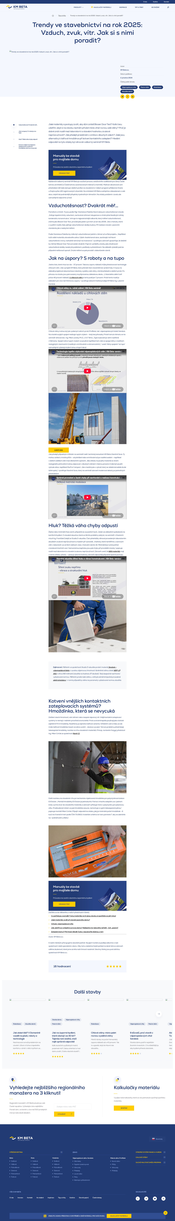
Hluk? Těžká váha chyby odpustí (28, 139)
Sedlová (14, 1161)
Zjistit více (58, 450)
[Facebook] (127, 97)
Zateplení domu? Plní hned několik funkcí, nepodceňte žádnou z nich (77, 932)
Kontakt (30, 1198)
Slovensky (159, 1139)
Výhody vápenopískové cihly (62, 924)
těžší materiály (114, 551)
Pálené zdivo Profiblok (118, 1158)
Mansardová (15, 1174)
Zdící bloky (77, 1161)
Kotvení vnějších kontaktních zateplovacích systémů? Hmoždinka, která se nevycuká (28, 146)
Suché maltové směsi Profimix (148, 1162)
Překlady (77, 1171)
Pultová (13, 1177)
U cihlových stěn (76, 277)
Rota (32, 1158)
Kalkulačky (119, 1216)
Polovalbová (15, 1167)
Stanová (14, 1171)
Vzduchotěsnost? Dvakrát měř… (28, 125)
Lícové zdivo (78, 1174)
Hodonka (55, 1158)
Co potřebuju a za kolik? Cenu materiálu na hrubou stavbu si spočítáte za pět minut (83, 916)
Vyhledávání (168, 7)
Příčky (114, 1164)
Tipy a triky (62, 16)
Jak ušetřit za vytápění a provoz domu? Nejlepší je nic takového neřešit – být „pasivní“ (84, 928)
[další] (159, 1014)
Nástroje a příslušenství (82, 1180)
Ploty (76, 1177)
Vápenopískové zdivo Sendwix (83, 1158)
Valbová (14, 1164)
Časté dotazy (97, 1198)
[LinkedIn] (133, 97)
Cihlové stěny (142, 1157)
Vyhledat (61, 1114)
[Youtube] (155, 1199)
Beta (11, 1158)
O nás (12, 1198)
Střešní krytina (16, 1152)
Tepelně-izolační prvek (81, 1164)
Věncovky (77, 1167)
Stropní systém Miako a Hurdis (149, 1152)
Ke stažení (40, 1198)
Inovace (20, 1198)
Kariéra (72, 1198)
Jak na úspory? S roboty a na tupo (27, 132)
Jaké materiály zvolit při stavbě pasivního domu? (70, 920)
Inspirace (51, 1198)
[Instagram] (146, 1199)
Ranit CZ (76, 733)
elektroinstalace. (59, 680)
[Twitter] (122, 97)
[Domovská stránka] (53, 16)
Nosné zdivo (116, 1161)
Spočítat (124, 1108)
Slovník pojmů (84, 1198)
